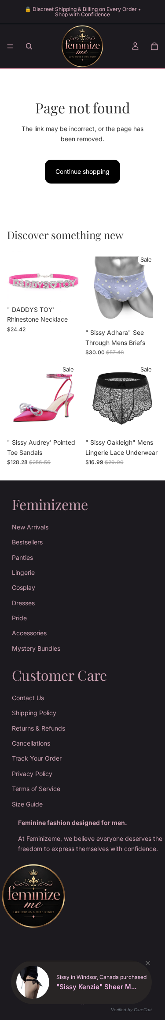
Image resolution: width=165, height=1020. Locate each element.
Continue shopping (82, 171)
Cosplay (23, 587)
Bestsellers (27, 542)
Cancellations (31, 743)
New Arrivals (30, 527)
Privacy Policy (32, 773)
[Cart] (154, 46)
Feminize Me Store (92, 962)
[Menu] (10, 46)
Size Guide (27, 804)
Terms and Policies (82, 981)
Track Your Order (37, 758)
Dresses (23, 603)
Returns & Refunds (38, 728)
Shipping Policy (34, 712)
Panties (22, 557)
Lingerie (23, 572)
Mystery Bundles (36, 648)
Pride (19, 618)
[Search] (29, 46)
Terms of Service (36, 788)
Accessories (29, 633)
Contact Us (28, 697)
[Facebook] (82, 1000)
